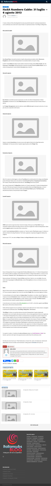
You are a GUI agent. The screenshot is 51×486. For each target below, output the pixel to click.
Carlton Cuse (44, 458)
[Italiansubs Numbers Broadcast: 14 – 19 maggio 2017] (25, 377)
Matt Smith (29, 451)
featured (29, 443)
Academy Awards (30, 456)
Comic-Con (29, 438)
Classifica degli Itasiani (32, 448)
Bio (5, 346)
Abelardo (14, 15)
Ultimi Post (11, 346)
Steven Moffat (42, 441)
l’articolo (34, 342)
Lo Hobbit (40, 461)
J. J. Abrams (41, 438)
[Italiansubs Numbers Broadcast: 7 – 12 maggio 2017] (41, 377)
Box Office (37, 458)
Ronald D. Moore (30, 458)
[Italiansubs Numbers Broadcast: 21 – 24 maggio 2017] (10, 377)
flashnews (35, 438)
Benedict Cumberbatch (32, 461)
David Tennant (30, 446)
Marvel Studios (37, 446)
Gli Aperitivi (40, 436)
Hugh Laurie (35, 451)
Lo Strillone (34, 436)
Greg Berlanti (39, 456)
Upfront (35, 441)
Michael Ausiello (35, 443)
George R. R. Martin (31, 453)
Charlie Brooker (40, 453)
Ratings (15, 363)
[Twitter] (6, 355)
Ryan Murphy (29, 441)
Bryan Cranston (41, 448)
